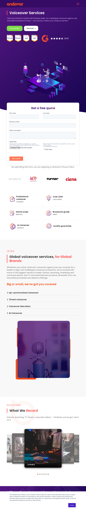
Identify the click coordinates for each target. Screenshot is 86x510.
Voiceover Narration (20, 306)
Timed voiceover (18, 299)
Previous (5, 449)
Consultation (14, 28)
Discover (30, 28)
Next (81, 449)
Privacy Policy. (68, 167)
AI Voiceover (15, 313)
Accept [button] (72, 505)
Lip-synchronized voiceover (23, 292)
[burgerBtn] (78, 4)
